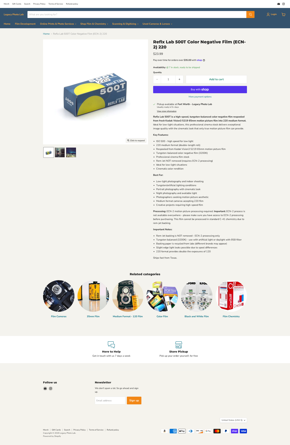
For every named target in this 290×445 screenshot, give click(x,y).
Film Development (25, 24)
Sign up (134, 400)
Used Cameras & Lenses (157, 24)
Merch (6, 4)
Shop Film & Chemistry (93, 24)
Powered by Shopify (52, 436)
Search (27, 4)
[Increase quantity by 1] (179, 79)
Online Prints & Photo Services (57, 24)
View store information (166, 111)
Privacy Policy (39, 4)
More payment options (200, 96)
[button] (272, 14)
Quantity (157, 72)
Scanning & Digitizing (124, 24)
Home (7, 24)
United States (232, 420)
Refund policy (72, 4)
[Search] (250, 14)
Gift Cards (16, 4)
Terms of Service (55, 4)
